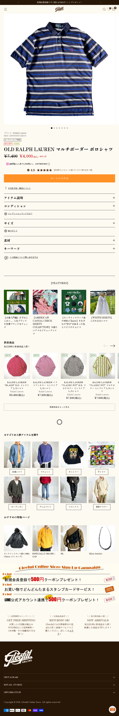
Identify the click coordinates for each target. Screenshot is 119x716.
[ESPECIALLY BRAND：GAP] (45, 538)
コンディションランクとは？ (20, 214)
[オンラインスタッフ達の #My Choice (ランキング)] (17, 538)
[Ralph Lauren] (17, 366)
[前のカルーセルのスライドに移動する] (105, 270)
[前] (18, 2)
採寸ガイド (12, 231)
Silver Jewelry (95, 554)
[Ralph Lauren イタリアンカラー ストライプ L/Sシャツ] (45, 366)
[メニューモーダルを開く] (5, 9)
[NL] (74, 538)
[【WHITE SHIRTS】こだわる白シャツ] (102, 302)
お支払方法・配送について (19, 188)
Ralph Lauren (19, 133)
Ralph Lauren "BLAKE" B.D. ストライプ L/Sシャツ (17, 385)
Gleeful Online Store (31, 702)
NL (62, 554)
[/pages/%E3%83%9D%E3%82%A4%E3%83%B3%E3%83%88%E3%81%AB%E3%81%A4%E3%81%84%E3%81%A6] (59, 583)
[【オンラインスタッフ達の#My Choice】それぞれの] (74, 302)
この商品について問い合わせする (24, 257)
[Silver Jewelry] (102, 538)
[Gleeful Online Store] (59, 9)
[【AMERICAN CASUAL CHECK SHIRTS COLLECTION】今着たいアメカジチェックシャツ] (45, 302)
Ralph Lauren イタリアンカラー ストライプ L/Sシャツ (45, 385)
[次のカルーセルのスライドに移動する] (112, 270)
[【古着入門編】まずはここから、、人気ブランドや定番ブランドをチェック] (16, 302)
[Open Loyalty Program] (112, 709)
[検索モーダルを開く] (104, 9)
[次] (100, 2)
